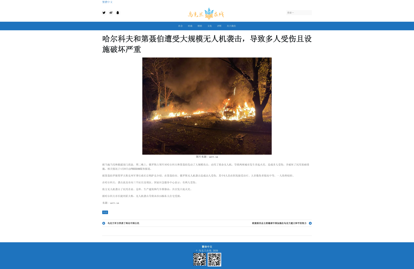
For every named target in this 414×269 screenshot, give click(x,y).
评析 (219, 26)
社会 (180, 26)
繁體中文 (107, 2)
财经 (200, 26)
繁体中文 (207, 246)
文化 (209, 26)
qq (116, 12)
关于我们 (231, 26)
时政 (190, 26)
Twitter (103, 13)
